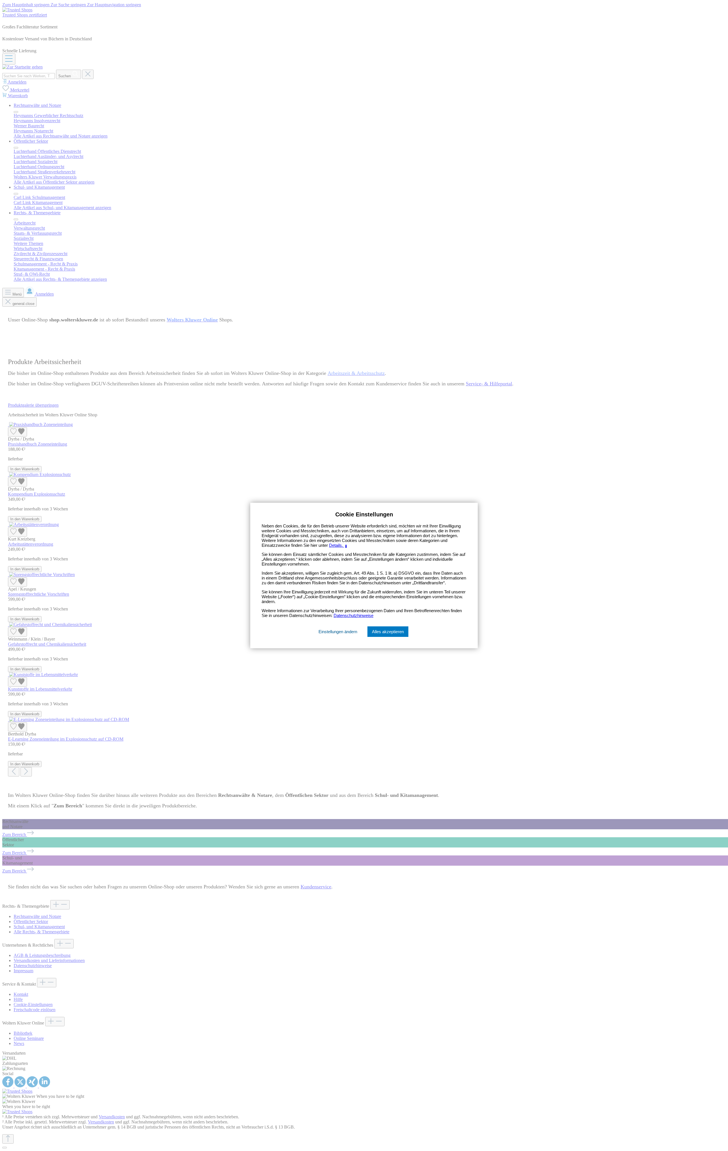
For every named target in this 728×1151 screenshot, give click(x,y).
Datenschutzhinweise (353, 615)
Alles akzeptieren (388, 631)
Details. (339, 545)
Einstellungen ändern (337, 631)
